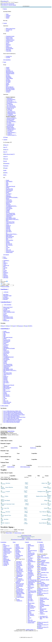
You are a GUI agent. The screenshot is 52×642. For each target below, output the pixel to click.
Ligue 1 (7, 46)
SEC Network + (9, 245)
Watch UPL (8, 249)
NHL (47, 617)
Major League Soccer (10, 28)
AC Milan (8, 82)
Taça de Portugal (9, 48)
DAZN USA (9, 202)
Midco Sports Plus (10, 236)
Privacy (41, 602)
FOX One (8, 229)
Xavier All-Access (10, 251)
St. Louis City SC (10, 124)
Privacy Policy (9, 532)
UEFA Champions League (9, 312)
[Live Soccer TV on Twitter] (43, 592)
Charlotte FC (9, 103)
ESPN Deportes (9, 190)
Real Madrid (8, 77)
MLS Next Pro (9, 237)
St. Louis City (19, 588)
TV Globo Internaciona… (11, 205)
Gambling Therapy (30, 629)
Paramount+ (8, 196)
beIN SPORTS (9, 181)
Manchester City (9, 71)
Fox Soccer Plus (9, 188)
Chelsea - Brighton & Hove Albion (43, 563)
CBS (7, 182)
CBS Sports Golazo (10, 221)
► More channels (4, 405)
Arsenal (7, 67)
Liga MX (8, 57)
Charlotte (18, 566)
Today (7, 14)
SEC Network (9, 243)
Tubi (7, 246)
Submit (15, 529)
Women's (5, 258)
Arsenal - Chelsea (44, 585)
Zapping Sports (9, 252)
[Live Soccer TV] (5, 1)
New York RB (19, 570)
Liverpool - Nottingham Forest (41, 561)
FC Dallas (9, 122)
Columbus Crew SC (11, 115)
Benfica (7, 84)
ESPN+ (7, 192)
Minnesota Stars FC (11, 128)
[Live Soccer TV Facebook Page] (43, 589)
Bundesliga (8, 44)
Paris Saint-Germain (10, 89)
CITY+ (7, 224)
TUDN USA (9, 199)
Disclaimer (42, 604)
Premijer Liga (33, 447)
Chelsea (7, 68)
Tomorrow (8, 15)
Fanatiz (7, 180)
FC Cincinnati (10, 104)
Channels (5, 139)
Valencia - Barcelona (44, 584)
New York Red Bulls (11, 106)
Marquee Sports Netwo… (31, 603)
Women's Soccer (43, 597)
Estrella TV (8, 225)
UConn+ (8, 247)
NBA (41, 617)
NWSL (7, 30)
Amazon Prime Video (10, 214)
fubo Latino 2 (9, 231)
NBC (7, 185)
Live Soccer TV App (44, 599)
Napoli (7, 83)
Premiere (8, 242)
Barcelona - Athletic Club (41, 556)
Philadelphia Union (11, 113)
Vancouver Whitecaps (18, 582)
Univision (8, 209)
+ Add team (5, 292)
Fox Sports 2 (8, 193)
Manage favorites (5, 286)
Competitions (4, 302)
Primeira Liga (9, 47)
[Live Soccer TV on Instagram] (43, 594)
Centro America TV (10, 223)
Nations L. (5, 262)
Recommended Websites (43, 609)
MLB (41, 618)
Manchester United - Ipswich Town (42, 568)
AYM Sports (8, 216)
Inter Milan (8, 80)
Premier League (9, 41)
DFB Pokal (8, 49)
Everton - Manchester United (41, 583)
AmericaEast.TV (9, 215)
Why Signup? (21, 529)
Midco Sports (9, 235)
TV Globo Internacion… (31, 572)
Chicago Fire (9, 100)
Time (8, 284)
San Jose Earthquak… (11, 121)
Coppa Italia (8, 50)
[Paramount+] (20, 325)
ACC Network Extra (10, 213)
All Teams (5, 137)
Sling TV (42, 544)
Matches (5, 8)
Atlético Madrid (9, 78)
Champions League (10, 36)
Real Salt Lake (10, 126)
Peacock (8, 212)
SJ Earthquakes (19, 586)
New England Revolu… (12, 102)
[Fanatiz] (26, 325)
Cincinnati (18, 567)
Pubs (41, 607)
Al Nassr (8, 91)
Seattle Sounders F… (11, 132)
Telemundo (8, 204)
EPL (4, 269)
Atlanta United (20, 575)
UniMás (7, 210)
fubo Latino (8, 230)
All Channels (6, 254)
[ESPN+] (30, 325)
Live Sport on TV (43, 616)
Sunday (7, 17)
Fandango (8, 226)
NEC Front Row (9, 240)
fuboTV (7, 198)
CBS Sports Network (10, 186)
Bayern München (9, 86)
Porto (7, 85)
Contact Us (42, 613)
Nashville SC (10, 98)
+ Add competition (7, 304)
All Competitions (7, 59)
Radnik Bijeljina (10, 431)
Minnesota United (20, 593)
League (3, 284)
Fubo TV (42, 545)
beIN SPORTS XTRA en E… (12, 219)
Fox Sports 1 (8, 191)
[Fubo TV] (3, 325)
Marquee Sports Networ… (11, 234)
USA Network (9, 201)
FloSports (8, 227)
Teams (4, 62)
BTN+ (7, 220)
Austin (18, 599)
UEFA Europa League (8, 316)
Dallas (17, 587)
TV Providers (40, 542)
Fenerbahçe (8, 90)
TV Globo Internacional (8, 356)
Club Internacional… (11, 99)
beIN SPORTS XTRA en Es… (10, 370)
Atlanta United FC (11, 111)
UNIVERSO (9, 207)
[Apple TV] (14, 325)
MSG (7, 238)
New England (19, 565)
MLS (4, 266)
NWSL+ (8, 241)
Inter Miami (18, 562)
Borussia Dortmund (10, 88)
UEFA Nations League (8, 318)
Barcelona (8, 75)
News (4, 257)
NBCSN (8, 203)
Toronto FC (9, 109)
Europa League (9, 37)
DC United (9, 110)
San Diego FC (10, 130)
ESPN (7, 183)
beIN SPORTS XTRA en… (31, 588)
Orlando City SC (10, 108)
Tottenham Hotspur (10, 73)
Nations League (9, 38)
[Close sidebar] (1, 424)
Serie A (7, 43)
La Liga (7, 42)
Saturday (8, 16)
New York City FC (11, 105)
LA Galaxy (9, 131)
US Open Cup (9, 29)
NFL (44, 617)
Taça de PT (5, 276)
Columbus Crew (20, 580)
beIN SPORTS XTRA (11, 218)
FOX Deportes (9, 208)
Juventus (8, 79)
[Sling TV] (8, 325)
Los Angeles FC (10, 120)
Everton (7, 74)
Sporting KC (19, 600)
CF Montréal (10, 114)
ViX (7, 248)
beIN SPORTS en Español (9, 348)
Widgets (41, 600)
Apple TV (8, 194)
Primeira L (5, 275)
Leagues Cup (9, 56)
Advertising (42, 601)
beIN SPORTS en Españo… (12, 197)
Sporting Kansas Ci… (12, 135)
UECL (4, 264)
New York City (19, 569)
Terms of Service (18, 532)
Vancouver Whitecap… (12, 117)
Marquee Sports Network (8, 385)
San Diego (19, 594)
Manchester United (10, 72)
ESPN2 (7, 187)
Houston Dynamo (10, 119)
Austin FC (9, 133)
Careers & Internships (44, 605)
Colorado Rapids (10, 125)
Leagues (5, 23)
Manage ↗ (6, 289)
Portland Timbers (10, 127)
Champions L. (6, 260)
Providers (42, 606)
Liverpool (8, 69)
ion (6, 232)
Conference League (10, 39)
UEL (4, 261)
